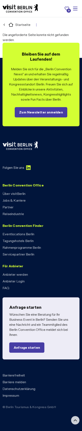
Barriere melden (14, 382)
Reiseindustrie (13, 214)
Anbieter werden (15, 275)
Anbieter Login (14, 281)
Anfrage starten (27, 348)
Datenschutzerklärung (19, 389)
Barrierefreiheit (14, 375)
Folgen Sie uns (13, 168)
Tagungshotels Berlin (18, 241)
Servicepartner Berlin (18, 254)
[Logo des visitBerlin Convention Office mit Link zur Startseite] (20, 8)
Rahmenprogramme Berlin (22, 248)
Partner (8, 207)
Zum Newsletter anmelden (41, 112)
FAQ (6, 288)
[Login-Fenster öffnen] (36, 25)
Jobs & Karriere (14, 200)
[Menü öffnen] (75, 8)
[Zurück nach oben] (75, 420)
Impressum (11, 396)
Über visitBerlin (14, 194)
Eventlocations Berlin (18, 234)
